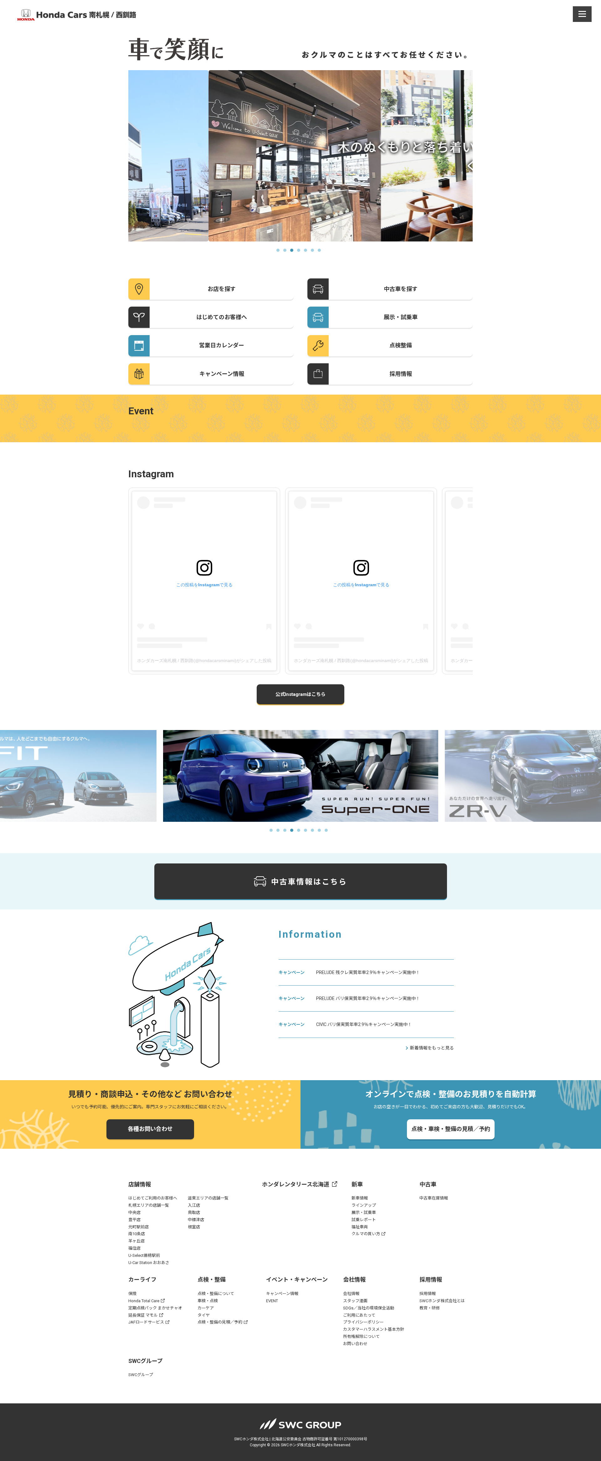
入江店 (194, 1205)
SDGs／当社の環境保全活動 (368, 1308)
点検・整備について (216, 1293)
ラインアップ (364, 1205)
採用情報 (427, 1293)
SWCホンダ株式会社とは (442, 1300)
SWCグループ (140, 1374)
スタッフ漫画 (355, 1300)
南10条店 (136, 1233)
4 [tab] (300, 252)
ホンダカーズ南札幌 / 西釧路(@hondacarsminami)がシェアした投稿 (204, 660)
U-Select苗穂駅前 (144, 1255)
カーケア (206, 1308)
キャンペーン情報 (282, 1293)
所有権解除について (361, 1336)
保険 (132, 1293)
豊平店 (134, 1219)
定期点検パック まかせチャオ (155, 1308)
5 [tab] (307, 252)
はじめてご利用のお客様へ (152, 1198)
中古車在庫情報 (433, 1198)
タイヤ (204, 1315)
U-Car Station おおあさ (148, 1262)
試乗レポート (364, 1219)
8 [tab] (321, 832)
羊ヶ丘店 (136, 1241)
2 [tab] (286, 252)
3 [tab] (293, 252)
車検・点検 (208, 1300)
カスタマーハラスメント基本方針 (373, 1329)
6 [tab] (314, 252)
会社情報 (351, 1293)
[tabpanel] (300, 155)
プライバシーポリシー (363, 1322)
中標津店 (196, 1219)
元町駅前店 (138, 1227)
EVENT (272, 1300)
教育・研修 (429, 1308)
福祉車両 (360, 1227)
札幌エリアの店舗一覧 (148, 1205)
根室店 (194, 1227)
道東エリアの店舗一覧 (208, 1198)
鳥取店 (194, 1212)
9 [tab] (328, 832)
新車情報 (360, 1198)
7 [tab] (321, 252)
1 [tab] (279, 252)
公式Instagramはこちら (300, 694)
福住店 (134, 1248)
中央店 (134, 1212)
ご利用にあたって (359, 1315)
